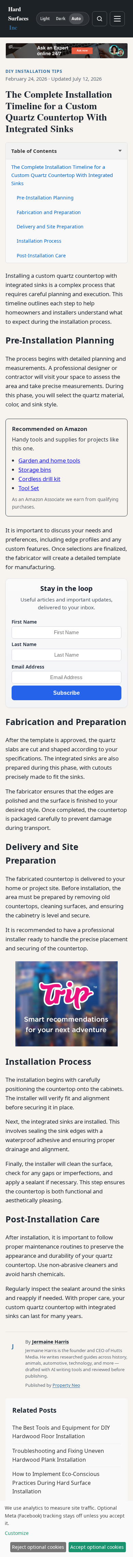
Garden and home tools (49, 460)
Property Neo (66, 1385)
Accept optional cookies (97, 1547)
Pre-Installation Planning (45, 197)
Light (45, 18)
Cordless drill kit (39, 479)
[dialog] (66, 1529)
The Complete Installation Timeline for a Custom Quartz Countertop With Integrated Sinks (62, 175)
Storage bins (34, 469)
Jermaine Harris (50, 1341)
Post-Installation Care (41, 255)
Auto (76, 18)
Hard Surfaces (18, 18)
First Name (24, 622)
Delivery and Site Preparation (50, 226)
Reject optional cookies (38, 1547)
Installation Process (39, 241)
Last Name (24, 644)
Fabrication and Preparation (49, 212)
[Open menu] (117, 18)
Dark (60, 18)
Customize (17, 1533)
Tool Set (28, 488)
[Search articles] (99, 18)
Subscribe (66, 693)
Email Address (28, 666)
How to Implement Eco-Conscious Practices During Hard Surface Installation (56, 1482)
